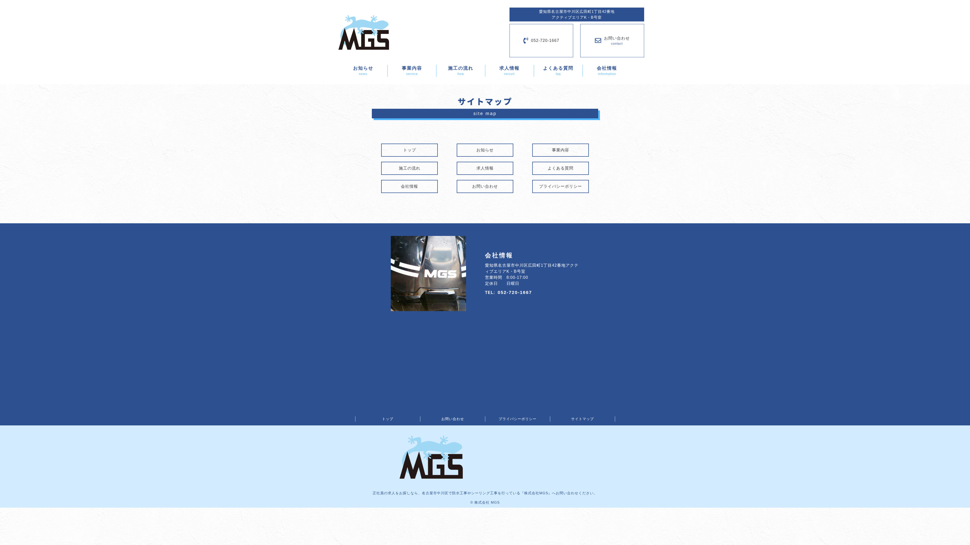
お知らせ (485, 150)
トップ (409, 150)
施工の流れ (409, 168)
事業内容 (560, 150)
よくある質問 (560, 168)
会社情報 (409, 186)
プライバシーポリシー (560, 186)
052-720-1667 (545, 40)
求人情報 (485, 168)
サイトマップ (582, 419)
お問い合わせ (485, 186)
